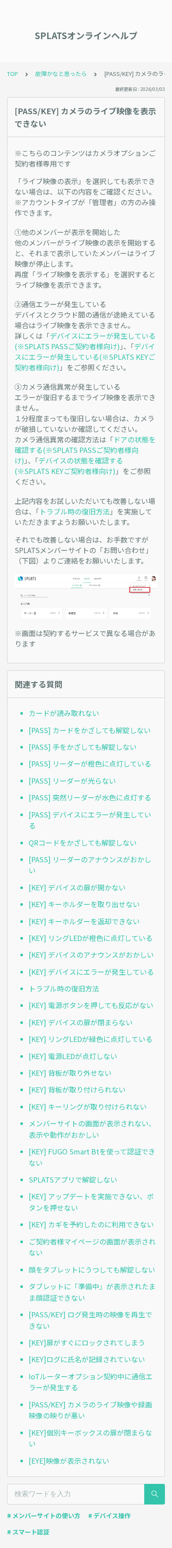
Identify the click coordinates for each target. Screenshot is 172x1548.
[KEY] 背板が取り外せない (70, 1072)
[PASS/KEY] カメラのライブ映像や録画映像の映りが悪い (90, 1410)
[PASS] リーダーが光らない (72, 780)
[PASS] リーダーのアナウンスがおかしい (90, 865)
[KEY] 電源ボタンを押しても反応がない (91, 1005)
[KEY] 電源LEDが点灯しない (73, 1056)
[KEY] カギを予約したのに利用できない (91, 1224)
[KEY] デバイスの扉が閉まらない (81, 1022)
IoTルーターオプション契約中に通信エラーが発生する (91, 1382)
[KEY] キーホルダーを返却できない (84, 921)
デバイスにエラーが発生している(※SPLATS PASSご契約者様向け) (85, 340)
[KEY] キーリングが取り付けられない (88, 1106)
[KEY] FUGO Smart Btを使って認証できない (92, 1157)
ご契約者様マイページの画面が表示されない (92, 1247)
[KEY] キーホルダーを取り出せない (84, 904)
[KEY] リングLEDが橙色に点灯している (91, 938)
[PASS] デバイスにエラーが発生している (90, 820)
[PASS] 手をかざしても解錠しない (83, 746)
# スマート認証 (28, 1531)
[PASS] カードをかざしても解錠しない (90, 730)
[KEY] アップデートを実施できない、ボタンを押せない (91, 1202)
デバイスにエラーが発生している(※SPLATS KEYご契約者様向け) (85, 357)
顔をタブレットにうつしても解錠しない (92, 1269)
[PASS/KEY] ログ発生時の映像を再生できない (90, 1320)
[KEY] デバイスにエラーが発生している (91, 971)
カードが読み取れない (64, 713)
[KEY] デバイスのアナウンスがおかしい (91, 954)
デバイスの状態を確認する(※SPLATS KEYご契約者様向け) (69, 465)
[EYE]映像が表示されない (69, 1460)
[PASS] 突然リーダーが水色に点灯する (90, 797)
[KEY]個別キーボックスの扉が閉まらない (90, 1438)
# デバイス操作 (109, 1515)
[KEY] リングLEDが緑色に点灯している (91, 1039)
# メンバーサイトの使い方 (43, 1515)
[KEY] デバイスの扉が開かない (77, 887)
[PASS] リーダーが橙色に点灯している (90, 763)
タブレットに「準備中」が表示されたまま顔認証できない (92, 1292)
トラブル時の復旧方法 (74, 511)
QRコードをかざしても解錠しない (83, 842)
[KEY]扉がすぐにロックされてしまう (87, 1342)
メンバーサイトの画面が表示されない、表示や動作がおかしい (92, 1129)
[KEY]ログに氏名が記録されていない (87, 1359)
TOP (12, 73)
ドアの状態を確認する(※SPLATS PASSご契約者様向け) (85, 450)
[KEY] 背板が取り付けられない (77, 1089)
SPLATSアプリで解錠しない (73, 1179)
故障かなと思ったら (61, 73)
